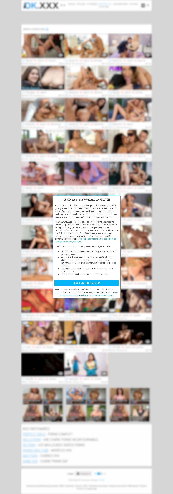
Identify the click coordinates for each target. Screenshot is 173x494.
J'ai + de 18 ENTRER (86, 283)
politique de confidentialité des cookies (97, 295)
